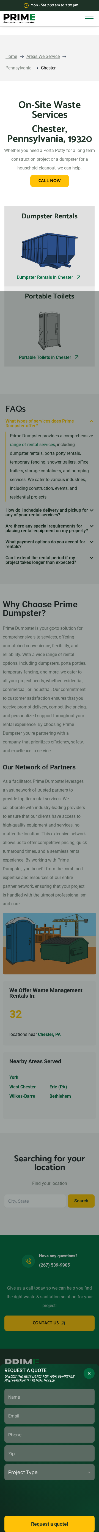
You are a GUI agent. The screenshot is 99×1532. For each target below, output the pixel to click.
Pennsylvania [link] (19, 68)
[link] (19, 19)
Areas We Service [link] (43, 56)
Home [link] (11, 56)
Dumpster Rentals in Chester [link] (45, 277)
